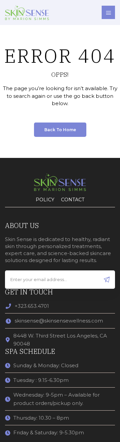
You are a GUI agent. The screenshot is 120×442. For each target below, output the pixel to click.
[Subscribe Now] (106, 279)
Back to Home (60, 129)
